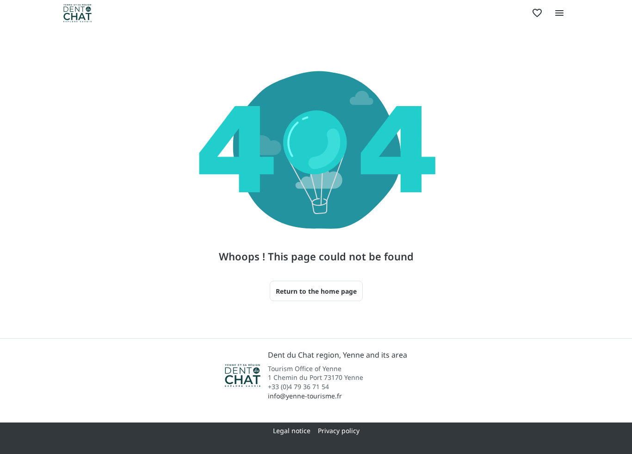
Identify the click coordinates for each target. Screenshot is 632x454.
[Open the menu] (559, 13)
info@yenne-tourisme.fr (305, 395)
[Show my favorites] (537, 13)
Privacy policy (338, 430)
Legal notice (291, 430)
